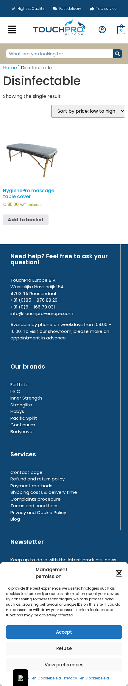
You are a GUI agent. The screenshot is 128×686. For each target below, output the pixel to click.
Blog (15, 519)
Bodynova (21, 431)
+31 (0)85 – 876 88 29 (33, 300)
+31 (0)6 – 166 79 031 (32, 307)
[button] (119, 573)
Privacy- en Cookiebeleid (38, 678)
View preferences (64, 665)
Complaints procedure (35, 499)
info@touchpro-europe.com (41, 313)
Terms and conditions (34, 505)
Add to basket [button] (26, 219)
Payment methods (31, 486)
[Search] (117, 53)
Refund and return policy (37, 479)
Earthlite (19, 384)
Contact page (26, 472)
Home (10, 67)
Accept (64, 632)
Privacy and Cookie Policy (38, 512)
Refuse (64, 648)
